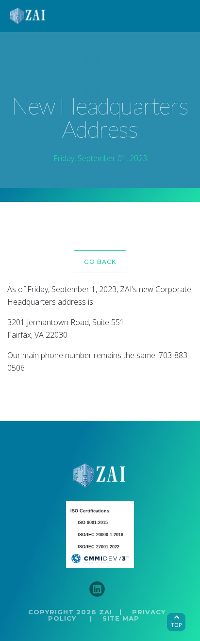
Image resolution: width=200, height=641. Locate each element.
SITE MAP (120, 618)
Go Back (100, 261)
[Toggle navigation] (180, 16)
